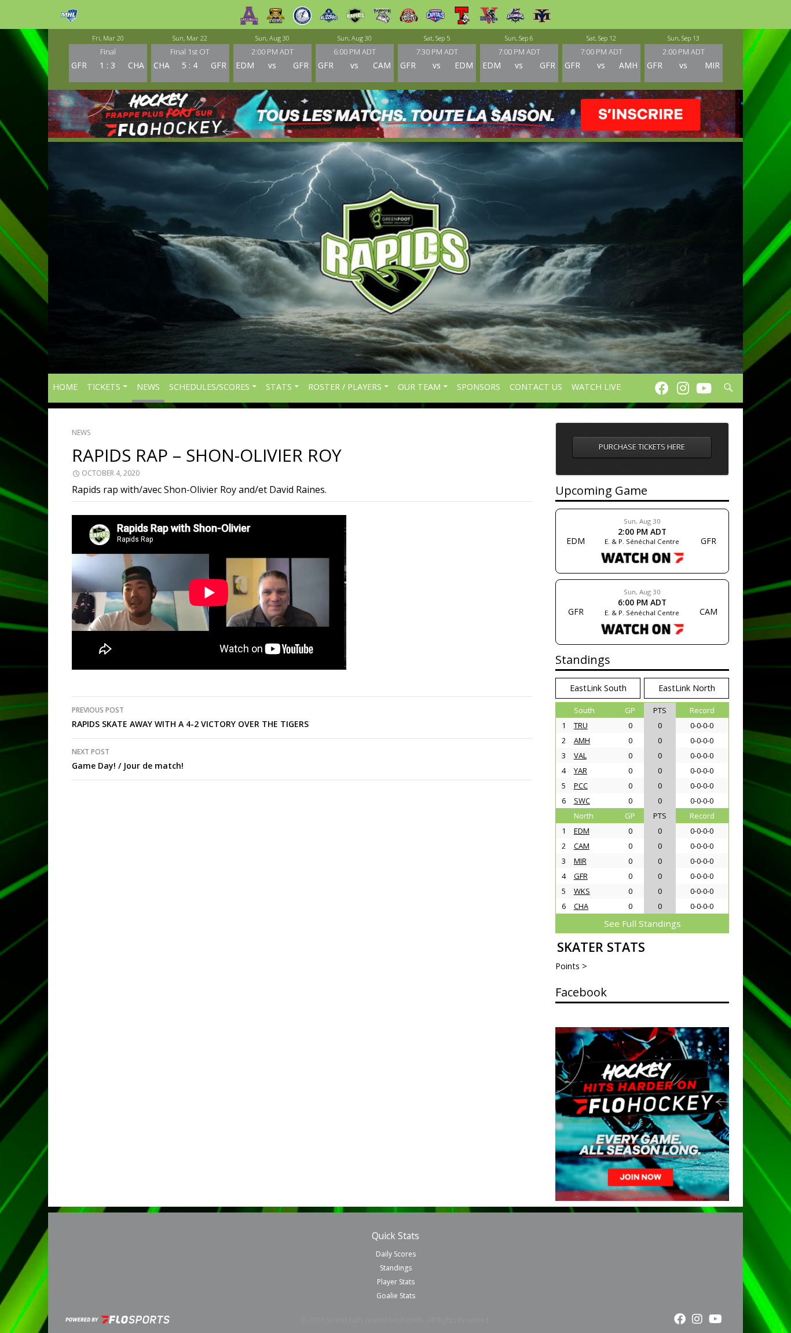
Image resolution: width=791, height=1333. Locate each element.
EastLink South (598, 687)
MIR (580, 861)
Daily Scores (396, 1254)
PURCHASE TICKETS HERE (642, 447)
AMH (582, 740)
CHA (581, 906)
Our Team (419, 386)
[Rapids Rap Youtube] (704, 387)
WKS (582, 891)
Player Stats (396, 1282)
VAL (580, 755)
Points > (571, 966)
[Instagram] (683, 387)
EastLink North (686, 687)
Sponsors (478, 386)
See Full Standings (642, 923)
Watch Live (596, 386)
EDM (581, 831)
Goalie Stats (395, 1296)
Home (65, 386)
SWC (582, 800)
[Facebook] (662, 387)
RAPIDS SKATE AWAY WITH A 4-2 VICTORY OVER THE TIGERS (190, 717)
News (148, 386)
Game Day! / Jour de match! (128, 759)
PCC (581, 785)
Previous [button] (56, 57)
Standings (396, 1268)
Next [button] (734, 57)
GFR (581, 876)
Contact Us (536, 386)
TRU (581, 725)
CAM (581, 846)
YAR (580, 770)
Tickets (103, 386)
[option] (108, 57)
